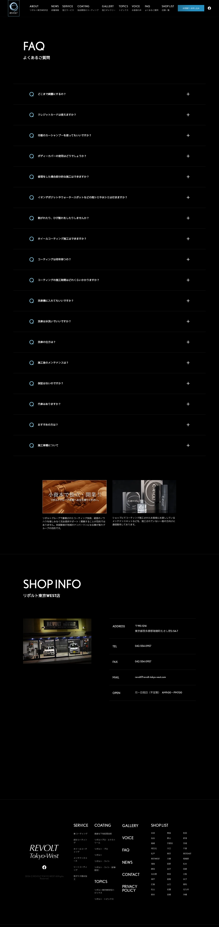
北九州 (186, 889)
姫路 (169, 879)
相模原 (186, 859)
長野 (169, 864)
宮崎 (169, 895)
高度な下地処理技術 (103, 833)
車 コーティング (80, 833)
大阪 (185, 874)
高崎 (153, 843)
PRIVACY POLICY (129, 888)
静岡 (153, 869)
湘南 (153, 864)
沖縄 (185, 895)
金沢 (169, 869)
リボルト (98, 855)
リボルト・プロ (101, 849)
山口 (169, 884)
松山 (153, 889)
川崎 (169, 859)
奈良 (169, 874)
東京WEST (155, 859)
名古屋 (154, 874)
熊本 (153, 895)
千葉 (185, 848)
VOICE (128, 838)
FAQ (125, 850)
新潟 (185, 838)
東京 (169, 854)
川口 (169, 848)
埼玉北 (154, 848)
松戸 (153, 854)
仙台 (153, 838)
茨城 (185, 843)
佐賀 (169, 889)
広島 (153, 884)
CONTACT (131, 875)
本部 (153, 833)
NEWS (127, 862)
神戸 (153, 879)
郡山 (169, 838)
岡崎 (185, 869)
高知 (185, 884)
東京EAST (187, 854)
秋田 (185, 833)
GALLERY (130, 826)
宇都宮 (170, 843)
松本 (185, 864)
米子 (185, 879)
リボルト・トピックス (104, 899)
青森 (169, 833)
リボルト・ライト (102, 861)
